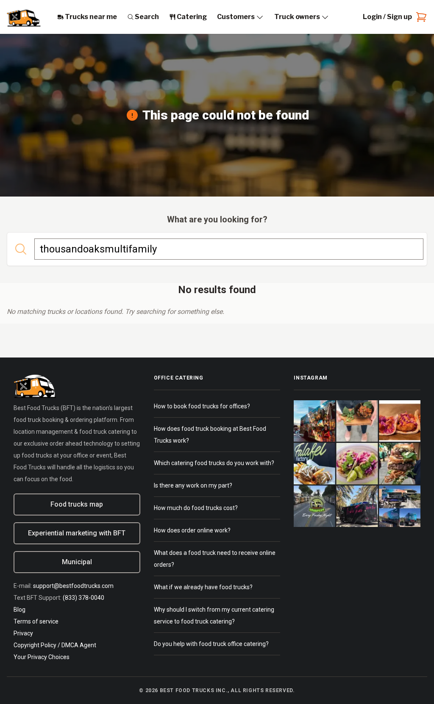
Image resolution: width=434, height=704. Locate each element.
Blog (19, 609)
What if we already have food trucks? (203, 587)
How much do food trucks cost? (196, 507)
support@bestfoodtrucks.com (73, 585)
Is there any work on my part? (193, 485)
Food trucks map (76, 504)
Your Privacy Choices (42, 657)
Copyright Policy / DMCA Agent (55, 645)
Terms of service (36, 621)
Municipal (77, 562)
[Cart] (419, 17)
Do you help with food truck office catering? (211, 643)
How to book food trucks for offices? (202, 406)
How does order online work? (192, 530)
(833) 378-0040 (83, 597)
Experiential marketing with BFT (76, 533)
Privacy (23, 633)
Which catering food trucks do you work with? (214, 463)
